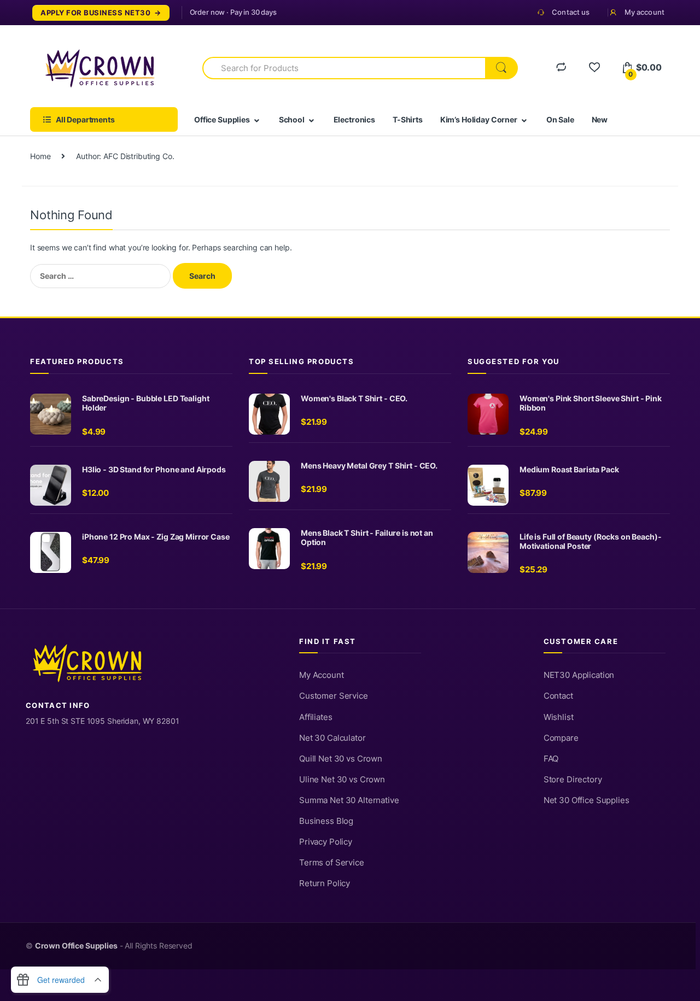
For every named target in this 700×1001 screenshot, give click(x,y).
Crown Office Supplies (76, 945)
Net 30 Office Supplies (586, 800)
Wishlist (559, 717)
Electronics (354, 119)
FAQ (551, 759)
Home (40, 156)
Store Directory (573, 780)
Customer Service (333, 696)
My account (644, 12)
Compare (561, 738)
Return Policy (324, 883)
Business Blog (326, 821)
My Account (321, 675)
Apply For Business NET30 (95, 13)
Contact (558, 696)
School (292, 119)
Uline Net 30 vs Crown (342, 780)
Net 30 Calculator (332, 738)
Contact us (571, 12)
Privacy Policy (325, 842)
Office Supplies (222, 119)
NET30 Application (579, 675)
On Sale (560, 119)
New (600, 119)
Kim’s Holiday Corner (478, 119)
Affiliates (315, 717)
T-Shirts (408, 119)
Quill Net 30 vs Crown (340, 759)
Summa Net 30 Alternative (349, 800)
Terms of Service (331, 863)
